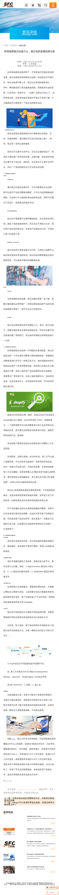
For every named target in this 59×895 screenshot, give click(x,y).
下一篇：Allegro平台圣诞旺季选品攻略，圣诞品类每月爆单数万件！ (29, 803)
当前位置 (22, 45)
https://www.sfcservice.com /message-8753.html (28, 789)
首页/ (6, 45)
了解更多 (52, 823)
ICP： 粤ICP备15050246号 (15, 884)
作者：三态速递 (29, 64)
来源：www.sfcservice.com (29, 66)
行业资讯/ (13, 45)
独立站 (10, 781)
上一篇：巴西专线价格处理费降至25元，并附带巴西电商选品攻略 (29, 799)
